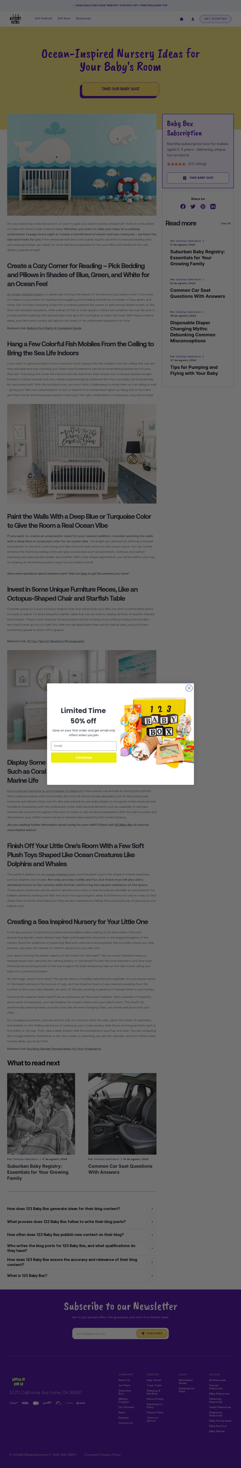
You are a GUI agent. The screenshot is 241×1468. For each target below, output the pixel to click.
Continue (84, 757)
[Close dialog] (189, 688)
